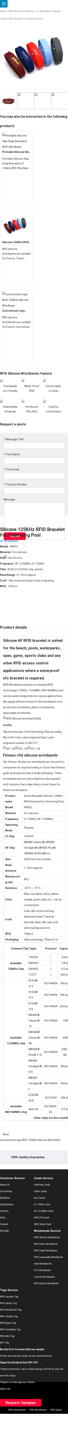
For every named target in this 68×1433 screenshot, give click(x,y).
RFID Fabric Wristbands (46, 1244)
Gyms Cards (40, 1191)
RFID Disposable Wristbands (48, 1257)
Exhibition (5, 1198)
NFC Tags (20, 1416)
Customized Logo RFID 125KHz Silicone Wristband (30, 1140)
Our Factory (6, 1191)
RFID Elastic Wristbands (46, 1283)
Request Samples (21, 1402)
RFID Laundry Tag (9, 1296)
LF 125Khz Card (42, 1204)
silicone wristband (18, 707)
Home (3, 11)
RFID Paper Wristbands (45, 1250)
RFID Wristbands (38, 1410)
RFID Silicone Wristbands (21, 11)
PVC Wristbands (42, 1270)
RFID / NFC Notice (41, 1423)
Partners (4, 1211)
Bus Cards (39, 1198)
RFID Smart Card (42, 1224)
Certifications (7, 1204)
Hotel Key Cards (42, 1184)
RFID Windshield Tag (11, 1310)
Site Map (4, 1231)
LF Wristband (43, 11)
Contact (4, 1224)
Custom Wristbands (44, 1277)
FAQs (2, 1217)
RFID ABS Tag (7, 1336)
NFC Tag (4, 1342)
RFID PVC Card (41, 1217)
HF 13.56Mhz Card (43, 1211)
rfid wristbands (47, 701)
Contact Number (15, 484)
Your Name (12, 454)
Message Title (14, 439)
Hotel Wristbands (43, 1263)
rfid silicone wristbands (37, 755)
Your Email (11, 469)
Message (9, 499)
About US (4, 1184)
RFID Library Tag (8, 1303)
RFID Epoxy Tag (8, 1323)
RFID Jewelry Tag (9, 1316)
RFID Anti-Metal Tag (10, 1329)
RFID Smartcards (17, 1410)
